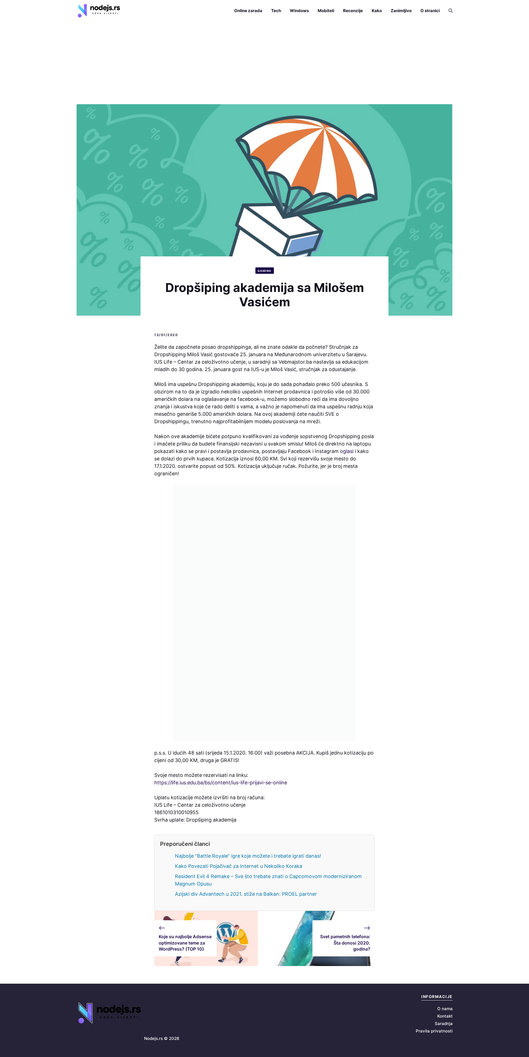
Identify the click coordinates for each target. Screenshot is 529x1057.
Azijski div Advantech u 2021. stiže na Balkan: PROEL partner (246, 894)
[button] (448, 10)
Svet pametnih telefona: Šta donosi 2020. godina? (345, 943)
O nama (445, 1008)
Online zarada (248, 10)
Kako (377, 10)
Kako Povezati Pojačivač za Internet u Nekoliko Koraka (238, 866)
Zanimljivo (401, 10)
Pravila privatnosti (434, 1031)
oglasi (346, 451)
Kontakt (445, 1016)
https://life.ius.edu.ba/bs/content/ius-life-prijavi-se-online (220, 782)
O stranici (430, 10)
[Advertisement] (264, 62)
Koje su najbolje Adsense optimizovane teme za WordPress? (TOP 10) (185, 943)
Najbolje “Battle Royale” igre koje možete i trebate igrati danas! (248, 856)
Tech (276, 10)
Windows (299, 10)
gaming (265, 270)
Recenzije (353, 10)
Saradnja (444, 1023)
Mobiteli (326, 10)
